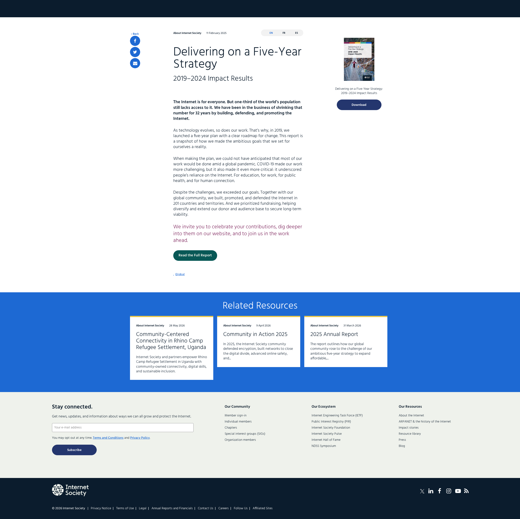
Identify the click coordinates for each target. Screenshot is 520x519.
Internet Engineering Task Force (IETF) (337, 415)
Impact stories (409, 427)
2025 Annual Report (334, 334)
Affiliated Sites (263, 508)
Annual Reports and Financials (172, 508)
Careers (223, 508)
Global (180, 274)
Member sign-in (235, 415)
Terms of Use (125, 508)
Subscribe (74, 450)
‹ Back (135, 34)
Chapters (231, 427)
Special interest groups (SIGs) (245, 434)
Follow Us (241, 508)
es (296, 33)
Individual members (238, 421)
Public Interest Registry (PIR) (331, 421)
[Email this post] (135, 63)
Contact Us (205, 508)
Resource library (410, 434)
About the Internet (411, 415)
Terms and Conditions (108, 438)
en (271, 33)
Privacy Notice (101, 508)
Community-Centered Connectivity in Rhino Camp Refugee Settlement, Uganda (171, 341)
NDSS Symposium (324, 446)
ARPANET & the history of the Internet (425, 421)
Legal (142, 508)
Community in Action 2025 (255, 334)
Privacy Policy (140, 438)
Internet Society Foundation (331, 427)
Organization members (240, 440)
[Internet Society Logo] (70, 490)
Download (359, 105)
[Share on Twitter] (135, 52)
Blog (402, 446)
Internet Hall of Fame (326, 440)
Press (402, 440)
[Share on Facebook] (135, 41)
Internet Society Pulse (327, 434)
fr (284, 33)
